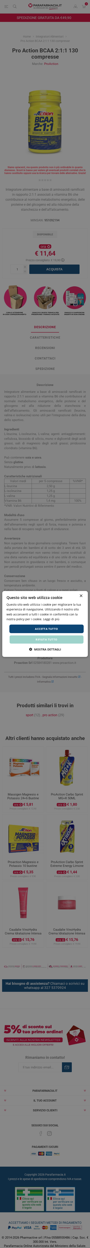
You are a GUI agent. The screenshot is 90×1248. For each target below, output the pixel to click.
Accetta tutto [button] (46, 629)
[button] (45, 649)
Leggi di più (51, 619)
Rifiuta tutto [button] (46, 639)
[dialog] (45, 624)
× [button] (80, 596)
